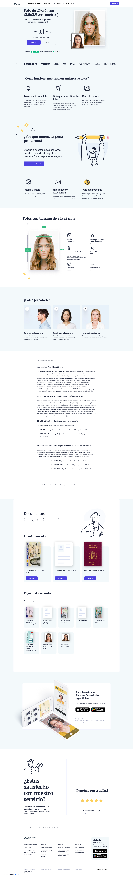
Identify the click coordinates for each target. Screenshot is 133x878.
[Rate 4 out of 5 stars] (96, 800)
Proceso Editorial (79, 850)
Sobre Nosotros (79, 847)
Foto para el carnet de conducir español (31, 622)
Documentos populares (31, 601)
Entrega (43, 856)
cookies (17, 874)
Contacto (77, 855)
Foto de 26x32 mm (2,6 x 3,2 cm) (47, 646)
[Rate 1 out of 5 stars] (82, 800)
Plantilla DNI (27, 847)
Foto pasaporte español (30, 850)
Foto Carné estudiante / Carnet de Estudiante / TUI (31, 647)
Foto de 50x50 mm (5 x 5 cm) (65, 645)
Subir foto (115, 3)
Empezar (31, 578)
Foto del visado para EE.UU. (65, 621)
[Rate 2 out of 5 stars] (87, 800)
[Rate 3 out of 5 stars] (91, 800)
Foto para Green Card (100, 621)
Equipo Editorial (79, 852)
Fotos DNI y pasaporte (64, 847)
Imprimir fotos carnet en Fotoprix (47, 622)
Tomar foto (49, 42)
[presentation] (66, 439)
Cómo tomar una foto (46, 847)
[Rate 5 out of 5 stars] (101, 800)
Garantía (43, 854)
